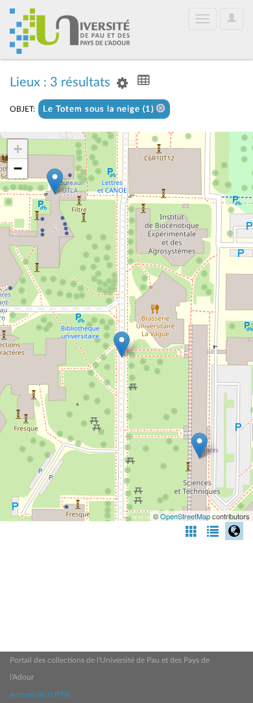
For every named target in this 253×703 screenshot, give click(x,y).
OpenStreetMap (185, 516)
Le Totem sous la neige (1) (99, 109)
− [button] (18, 168)
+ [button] (18, 149)
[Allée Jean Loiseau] (122, 344)
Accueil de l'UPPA (40, 694)
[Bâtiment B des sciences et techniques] (199, 445)
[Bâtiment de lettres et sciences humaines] (55, 181)
